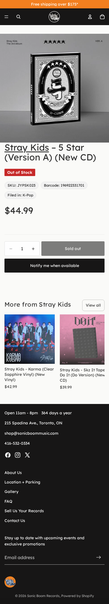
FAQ (8, 501)
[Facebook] (7, 455)
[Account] (90, 17)
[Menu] (6, 16)
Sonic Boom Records (43, 596)
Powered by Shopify (77, 596)
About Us (13, 472)
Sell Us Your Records (24, 510)
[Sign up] (99, 558)
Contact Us (14, 520)
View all (93, 305)
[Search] (18, 17)
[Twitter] (27, 455)
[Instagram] (17, 455)
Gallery (11, 491)
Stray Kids (26, 147)
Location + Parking (22, 482)
